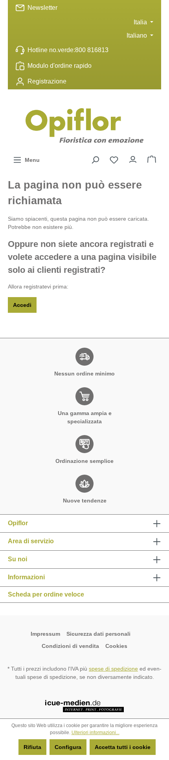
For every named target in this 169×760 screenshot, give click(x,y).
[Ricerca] (95, 160)
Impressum (45, 634)
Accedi (22, 305)
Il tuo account (132, 157)
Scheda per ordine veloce (46, 594)
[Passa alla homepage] (84, 125)
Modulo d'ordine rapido (60, 65)
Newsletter (42, 7)
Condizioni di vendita (70, 646)
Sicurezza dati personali (99, 634)
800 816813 (91, 50)
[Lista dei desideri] (114, 160)
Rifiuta (32, 747)
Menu (31, 160)
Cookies (116, 646)
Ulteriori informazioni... (95, 732)
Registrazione (47, 81)
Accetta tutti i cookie (123, 747)
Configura (68, 747)
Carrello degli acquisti (151, 157)
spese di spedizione (113, 669)
